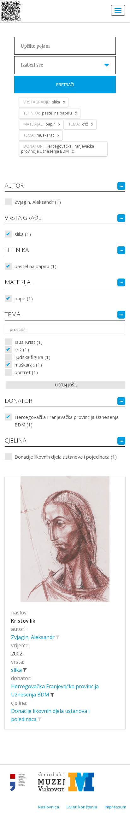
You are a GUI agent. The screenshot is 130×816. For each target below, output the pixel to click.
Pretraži (65, 84)
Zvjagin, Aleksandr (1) (38, 202)
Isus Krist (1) (29, 342)
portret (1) (26, 372)
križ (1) (22, 349)
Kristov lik (23, 620)
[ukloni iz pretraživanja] (24, 670)
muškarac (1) (28, 364)
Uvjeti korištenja (82, 807)
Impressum (115, 807)
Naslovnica (48, 807)
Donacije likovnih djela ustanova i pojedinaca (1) (66, 457)
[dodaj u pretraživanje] (57, 637)
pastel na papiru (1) (35, 266)
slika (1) (23, 234)
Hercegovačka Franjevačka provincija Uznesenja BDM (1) (67, 421)
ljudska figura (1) (32, 357)
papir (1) (24, 298)
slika (17, 669)
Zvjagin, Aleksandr (33, 637)
